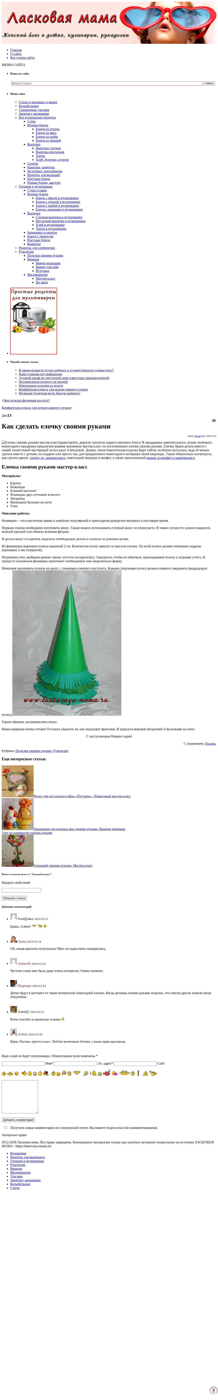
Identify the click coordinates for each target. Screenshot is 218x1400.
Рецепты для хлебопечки (37, 248)
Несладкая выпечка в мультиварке (61, 221)
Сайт (161, 1063)
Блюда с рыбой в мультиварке (57, 205)
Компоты (34, 244)
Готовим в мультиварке (36, 186)
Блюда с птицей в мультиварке (58, 202)
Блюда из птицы (47, 129)
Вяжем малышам (48, 263)
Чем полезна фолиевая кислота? (26, 400)
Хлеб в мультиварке (50, 225)
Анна (22, 941)
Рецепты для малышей (43, 175)
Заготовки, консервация (44, 171)
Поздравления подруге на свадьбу (43, 382)
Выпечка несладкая (50, 152)
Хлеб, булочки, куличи (52, 159)
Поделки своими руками (45, 255)
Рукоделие (26, 251)
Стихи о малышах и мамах (38, 102)
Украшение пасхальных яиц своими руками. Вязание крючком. (80, 829)
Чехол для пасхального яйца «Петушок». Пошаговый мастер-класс (82, 796)
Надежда (24, 985)
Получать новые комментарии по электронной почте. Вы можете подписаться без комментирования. (84, 1128)
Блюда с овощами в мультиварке (59, 209)
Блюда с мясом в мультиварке (57, 198)
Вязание (33, 259)
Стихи (15, 1188)
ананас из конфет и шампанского (171, 458)
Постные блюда (38, 179)
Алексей (24, 963)
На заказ (42, 282)
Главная (16, 50)
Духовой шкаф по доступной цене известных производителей (64, 378)
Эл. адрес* (105, 1063)
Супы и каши (37, 190)
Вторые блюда (37, 125)
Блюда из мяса (46, 133)
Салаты (32, 163)
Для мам (16, 1176)
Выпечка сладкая (48, 148)
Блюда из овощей (48, 140)
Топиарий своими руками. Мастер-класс (63, 865)
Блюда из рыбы (47, 136)
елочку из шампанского (47, 458)
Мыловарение (37, 274)
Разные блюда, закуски (43, 182)
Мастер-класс (45, 278)
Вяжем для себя (47, 267)
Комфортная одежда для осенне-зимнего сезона (53, 389)
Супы (31, 121)
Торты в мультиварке (51, 228)
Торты (40, 156)
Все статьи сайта (22, 57)
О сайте (16, 54)
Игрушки (42, 271)
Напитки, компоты (41, 167)
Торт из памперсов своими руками (27, 833)
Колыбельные (29, 106)
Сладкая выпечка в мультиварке (59, 217)
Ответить (17, 934)
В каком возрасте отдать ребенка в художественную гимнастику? (66, 370)
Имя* (49, 1063)
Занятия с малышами (34, 113)
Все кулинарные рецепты (37, 117)
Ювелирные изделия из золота (41, 385)
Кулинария (18, 1153)
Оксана (197, 436)
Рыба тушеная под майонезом (40, 374)
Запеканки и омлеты (42, 232)
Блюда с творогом (40, 236)
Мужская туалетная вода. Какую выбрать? (49, 393)
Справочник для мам (34, 110)
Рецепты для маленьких (27, 1157)
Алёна (22, 1034)
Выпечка (33, 144)
